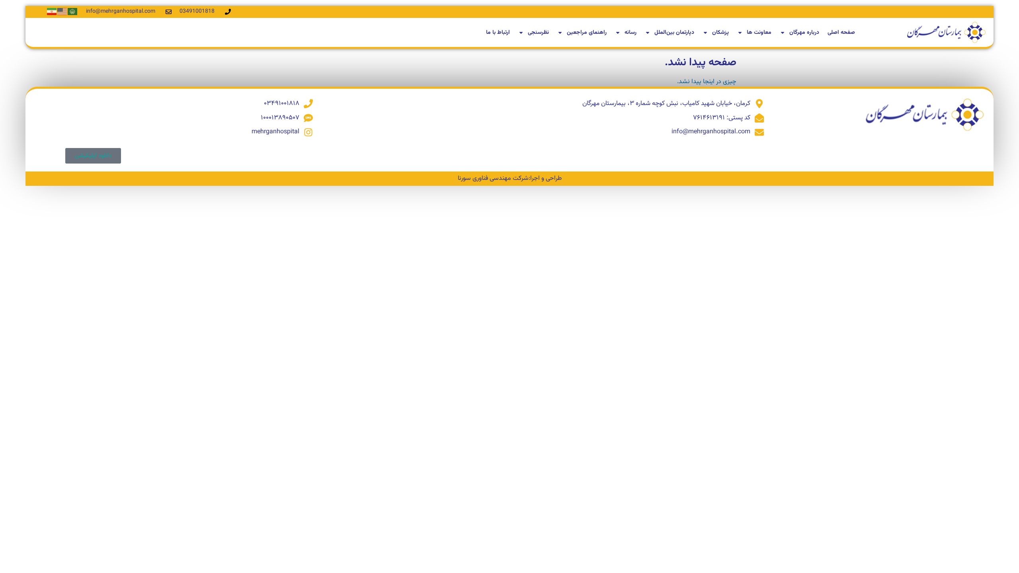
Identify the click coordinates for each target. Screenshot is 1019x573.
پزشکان (720, 32)
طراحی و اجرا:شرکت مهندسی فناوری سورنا (510, 178)
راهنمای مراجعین (587, 32)
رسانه (630, 32)
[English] (62, 12)
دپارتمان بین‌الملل (674, 32)
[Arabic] (73, 12)
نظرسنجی (538, 32)
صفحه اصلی (841, 32)
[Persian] (52, 12)
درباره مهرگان (804, 32)
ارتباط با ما (498, 32)
